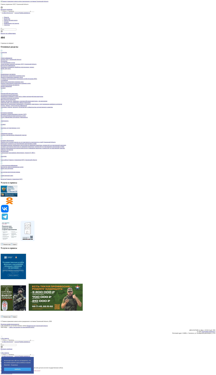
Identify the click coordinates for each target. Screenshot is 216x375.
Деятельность (4, 121)
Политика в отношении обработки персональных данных (17, 67)
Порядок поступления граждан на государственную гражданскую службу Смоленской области (28, 142)
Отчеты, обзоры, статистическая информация (14, 105)
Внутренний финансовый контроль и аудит (13, 115)
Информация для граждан (11, 23)
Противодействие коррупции (9, 93)
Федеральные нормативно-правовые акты (13, 75)
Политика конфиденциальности (10, 324)
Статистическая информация (9, 165)
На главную (5, 338)
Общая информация (6, 58)
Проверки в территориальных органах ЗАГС (14, 114)
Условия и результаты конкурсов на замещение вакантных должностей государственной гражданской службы (32, 146)
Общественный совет (7, 175)
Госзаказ (3, 88)
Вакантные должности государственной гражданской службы (18, 143)
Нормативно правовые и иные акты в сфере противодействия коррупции (22, 96)
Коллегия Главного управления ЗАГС (12, 179)
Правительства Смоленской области (37, 325)
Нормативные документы (8, 74)
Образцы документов (7, 149)
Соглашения (4, 80)
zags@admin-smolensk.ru (208, 331)
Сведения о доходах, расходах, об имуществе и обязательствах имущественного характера (27, 107)
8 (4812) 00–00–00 (7, 13)
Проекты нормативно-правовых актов (12, 77)
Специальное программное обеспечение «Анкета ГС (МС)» (18, 152)
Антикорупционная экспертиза (10, 98)
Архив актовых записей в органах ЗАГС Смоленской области (18, 64)
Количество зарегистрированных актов (12, 167)
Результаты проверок (7, 112)
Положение (4, 61)
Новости (6, 17)
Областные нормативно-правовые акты (12, 82)
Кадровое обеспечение (7, 140)
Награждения (4, 151)
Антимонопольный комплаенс (9, 95)
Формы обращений (6, 86)
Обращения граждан (6, 133)
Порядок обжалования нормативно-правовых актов (16, 83)
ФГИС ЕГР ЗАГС (6, 68)
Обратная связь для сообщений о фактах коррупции (16, 102)
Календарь (7, 19)
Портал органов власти (10, 20)
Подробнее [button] (14, 365)
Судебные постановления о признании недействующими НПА (19, 78)
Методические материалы (8, 99)
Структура (4, 52)
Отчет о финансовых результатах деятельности (14, 117)
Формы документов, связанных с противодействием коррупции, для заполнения (24, 101)
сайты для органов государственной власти (21, 327)
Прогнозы (3, 156)
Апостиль (7, 25)
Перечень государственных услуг (10, 128)
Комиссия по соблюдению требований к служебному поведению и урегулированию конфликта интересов (31, 104)
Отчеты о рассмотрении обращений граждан (13, 135)
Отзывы (6, 22)
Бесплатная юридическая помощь (10, 172)
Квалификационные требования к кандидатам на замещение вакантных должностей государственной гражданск (33, 145)
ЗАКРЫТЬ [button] (18, 369)
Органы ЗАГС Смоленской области (11, 59)
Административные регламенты (10, 85)
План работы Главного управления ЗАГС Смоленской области (19, 160)
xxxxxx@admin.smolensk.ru (22, 13)
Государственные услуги (8, 62)
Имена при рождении (7, 168)
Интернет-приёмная (6, 9)
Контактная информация (8, 65)
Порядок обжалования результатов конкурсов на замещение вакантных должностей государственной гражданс (33, 148)
